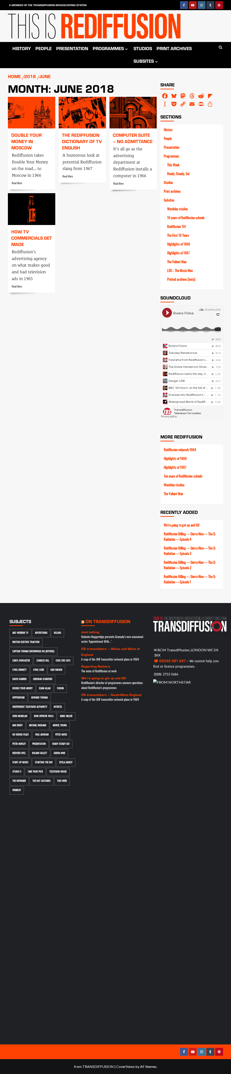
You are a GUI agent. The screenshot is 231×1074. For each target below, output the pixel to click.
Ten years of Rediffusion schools (183, 476)
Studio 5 (16, 772)
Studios (143, 48)
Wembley (16, 790)
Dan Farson (56, 670)
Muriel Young (60, 725)
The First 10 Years (178, 236)
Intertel (58, 707)
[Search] (220, 47)
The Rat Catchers (41, 781)
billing (57, 633)
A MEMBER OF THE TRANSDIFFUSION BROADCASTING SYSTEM (48, 5)
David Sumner (19, 679)
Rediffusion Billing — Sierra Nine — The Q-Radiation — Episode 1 (190, 579)
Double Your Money (22, 688)
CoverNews (125, 1066)
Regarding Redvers (95, 666)
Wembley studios (177, 209)
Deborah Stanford (42, 679)
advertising (41, 633)
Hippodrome (18, 698)
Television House (58, 772)
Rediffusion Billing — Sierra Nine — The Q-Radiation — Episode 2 (190, 565)
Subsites (144, 61)
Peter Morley (19, 744)
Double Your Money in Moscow (26, 141)
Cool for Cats (63, 661)
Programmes (108, 48)
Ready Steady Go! (60, 744)
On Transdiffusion (107, 621)
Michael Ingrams (37, 725)
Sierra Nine (59, 753)
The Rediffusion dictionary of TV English (82, 141)
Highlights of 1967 (178, 253)
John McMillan (19, 716)
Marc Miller (66, 716)
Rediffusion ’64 (176, 227)
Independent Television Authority (29, 707)
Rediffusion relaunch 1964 (180, 450)
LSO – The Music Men (180, 271)
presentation (39, 744)
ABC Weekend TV (20, 633)
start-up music (20, 762)
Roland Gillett (39, 753)
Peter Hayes (61, 735)
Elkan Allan (45, 688)
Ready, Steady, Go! (178, 174)
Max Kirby (17, 725)
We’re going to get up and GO (181, 525)
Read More (17, 183)
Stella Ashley (65, 762)
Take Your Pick (35, 772)
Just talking (90, 632)
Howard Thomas (39, 698)
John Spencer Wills (43, 716)
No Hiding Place (20, 735)
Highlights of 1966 (178, 244)
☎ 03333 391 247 (170, 660)
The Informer (19, 781)
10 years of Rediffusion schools (186, 218)
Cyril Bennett (19, 670)
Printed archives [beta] (181, 280)
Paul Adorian (42, 735)
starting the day (44, 762)
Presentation (72, 48)
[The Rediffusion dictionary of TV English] (82, 112)
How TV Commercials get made (31, 238)
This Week (173, 165)
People (43, 48)
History (21, 48)
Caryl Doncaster (21, 661)
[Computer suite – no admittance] (133, 112)
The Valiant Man (177, 262)
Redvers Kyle (18, 753)
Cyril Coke (38, 670)
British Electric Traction (25, 642)
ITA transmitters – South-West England (111, 695)
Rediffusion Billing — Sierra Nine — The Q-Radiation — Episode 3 (190, 551)
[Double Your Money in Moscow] (31, 112)
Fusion (60, 688)
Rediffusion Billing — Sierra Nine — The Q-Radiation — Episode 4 (190, 537)
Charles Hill (43, 661)
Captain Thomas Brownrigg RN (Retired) (33, 651)
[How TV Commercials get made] (31, 209)
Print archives (174, 48)
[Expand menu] (126, 49)
